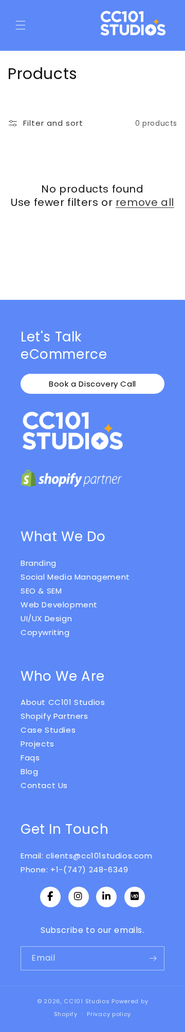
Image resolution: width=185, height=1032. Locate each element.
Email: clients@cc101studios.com (87, 855)
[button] (20, 25)
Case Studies (48, 729)
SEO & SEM (41, 590)
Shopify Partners (54, 716)
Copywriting (45, 632)
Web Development (59, 604)
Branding (39, 563)
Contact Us (44, 785)
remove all (145, 202)
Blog (29, 771)
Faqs (30, 757)
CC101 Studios (86, 1001)
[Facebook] (50, 897)
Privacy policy (109, 1014)
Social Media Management (75, 576)
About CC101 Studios (63, 702)
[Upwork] (134, 897)
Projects (37, 743)
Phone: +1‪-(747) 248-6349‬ (74, 869)
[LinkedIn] (106, 897)
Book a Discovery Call (92, 383)
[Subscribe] (152, 958)
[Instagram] (78, 897)
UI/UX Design (46, 618)
